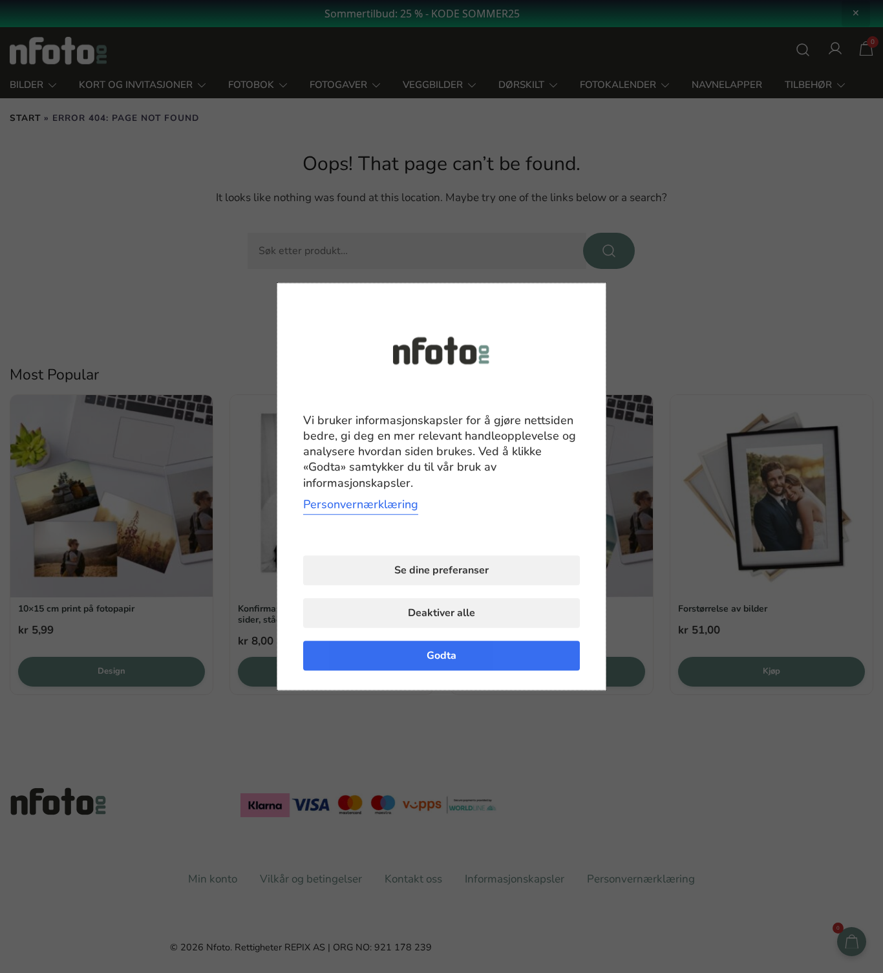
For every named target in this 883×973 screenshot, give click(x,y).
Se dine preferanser (441, 570)
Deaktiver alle (441, 613)
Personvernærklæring (360, 504)
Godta (441, 655)
